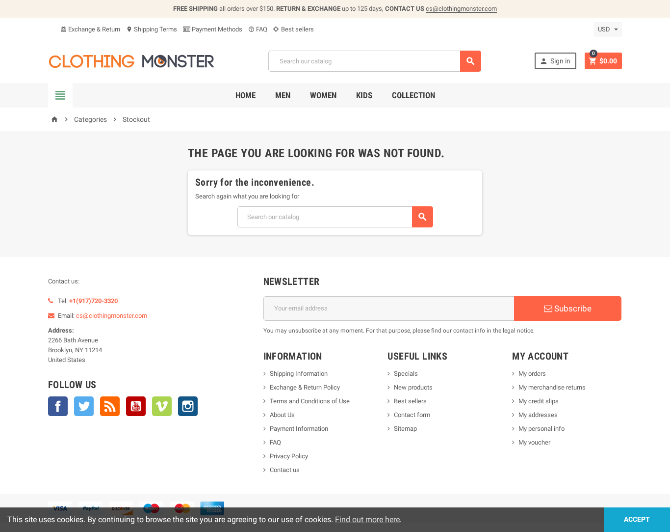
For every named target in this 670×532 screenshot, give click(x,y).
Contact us (285, 470)
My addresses (538, 415)
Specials (406, 373)
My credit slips (538, 401)
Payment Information (299, 428)
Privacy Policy (289, 456)
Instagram (188, 406)
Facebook (58, 406)
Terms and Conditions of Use (310, 401)
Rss (110, 406)
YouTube (136, 406)
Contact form (412, 415)
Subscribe (572, 308)
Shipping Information (299, 373)
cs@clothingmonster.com (461, 8)
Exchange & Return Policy (305, 387)
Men (282, 95)
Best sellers (297, 29)
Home (245, 95)
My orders (532, 373)
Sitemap (405, 428)
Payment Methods (216, 29)
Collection (413, 95)
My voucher (534, 442)
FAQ (257, 29)
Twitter (84, 406)
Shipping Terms (151, 29)
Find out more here (367, 519)
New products (413, 387)
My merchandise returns (552, 387)
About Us (282, 415)
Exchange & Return (90, 29)
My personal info (541, 428)
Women (323, 95)
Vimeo (162, 406)
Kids (364, 95)
